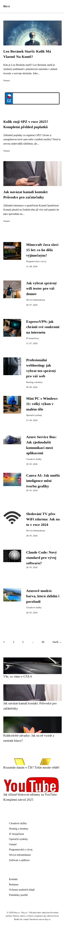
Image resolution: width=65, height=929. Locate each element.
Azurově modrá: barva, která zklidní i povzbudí (42, 596)
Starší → (57, 642)
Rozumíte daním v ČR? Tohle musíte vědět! (31, 767)
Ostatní (6, 80)
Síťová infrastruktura (35, 300)
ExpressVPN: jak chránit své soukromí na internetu (42, 327)
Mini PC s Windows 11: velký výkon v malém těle (42, 404)
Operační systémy (34, 415)
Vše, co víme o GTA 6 (17, 676)
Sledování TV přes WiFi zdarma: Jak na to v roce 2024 (43, 519)
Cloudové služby (34, 459)
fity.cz (6, 6)
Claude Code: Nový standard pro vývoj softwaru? (41, 557)
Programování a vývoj (36, 261)
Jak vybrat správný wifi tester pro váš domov (41, 288)
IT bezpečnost (32, 338)
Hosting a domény (34, 382)
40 (43, 642)
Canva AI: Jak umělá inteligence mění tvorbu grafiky (43, 480)
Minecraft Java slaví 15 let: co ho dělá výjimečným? (42, 250)
